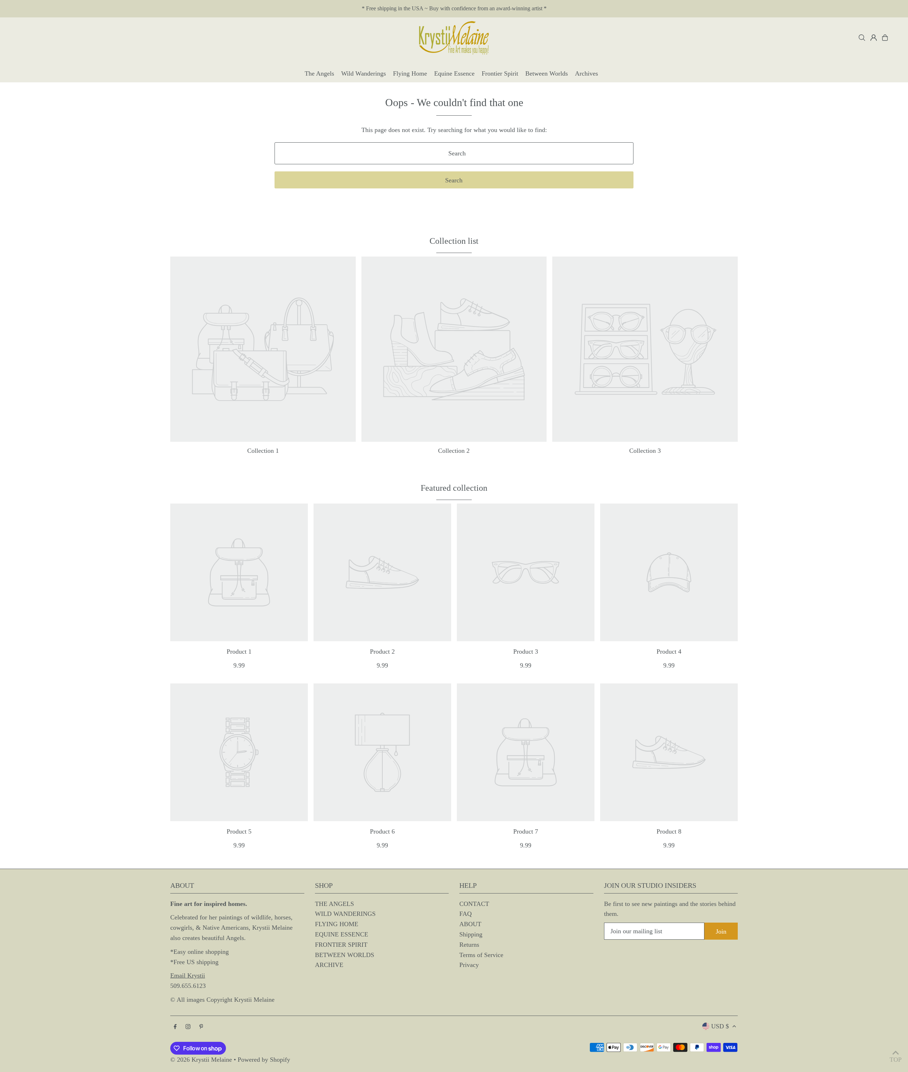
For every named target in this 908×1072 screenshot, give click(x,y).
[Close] (588, 459)
